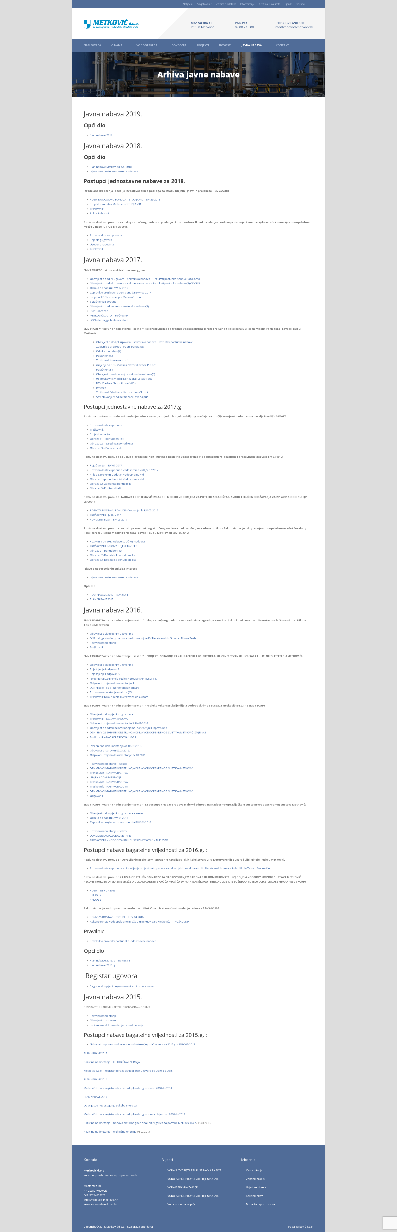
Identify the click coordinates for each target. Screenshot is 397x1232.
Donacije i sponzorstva (260, 1204)
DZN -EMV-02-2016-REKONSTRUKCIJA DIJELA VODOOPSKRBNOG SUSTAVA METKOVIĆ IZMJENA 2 (148, 732)
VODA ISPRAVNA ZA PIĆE (182, 1187)
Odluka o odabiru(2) (108, 351)
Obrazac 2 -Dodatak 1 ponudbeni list (113, 555)
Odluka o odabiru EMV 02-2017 (109, 288)
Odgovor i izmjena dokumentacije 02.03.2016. (118, 755)
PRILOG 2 (95, 895)
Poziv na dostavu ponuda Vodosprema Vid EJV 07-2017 (124, 470)
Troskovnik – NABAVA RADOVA (109, 773)
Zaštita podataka (226, 4)
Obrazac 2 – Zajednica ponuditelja (111, 443)
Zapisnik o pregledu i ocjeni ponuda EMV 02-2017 (120, 292)
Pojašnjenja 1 (104, 369)
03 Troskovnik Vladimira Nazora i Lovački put (124, 378)
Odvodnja (179, 45)
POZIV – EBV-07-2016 (102, 890)
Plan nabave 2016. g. (103, 965)
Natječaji (188, 4)
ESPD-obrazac (99, 311)
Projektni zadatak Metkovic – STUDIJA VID (115, 204)
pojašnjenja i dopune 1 (104, 301)
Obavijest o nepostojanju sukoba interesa (110, 1105)
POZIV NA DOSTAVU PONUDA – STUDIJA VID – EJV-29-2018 (125, 199)
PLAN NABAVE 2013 (95, 1097)
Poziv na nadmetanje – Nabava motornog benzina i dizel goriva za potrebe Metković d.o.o (140, 1123)
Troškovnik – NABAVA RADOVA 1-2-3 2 (113, 737)
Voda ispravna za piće (181, 1204)
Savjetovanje (204, 4)
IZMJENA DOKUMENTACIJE (105, 777)
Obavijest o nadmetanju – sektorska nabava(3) (125, 374)
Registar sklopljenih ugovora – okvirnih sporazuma (122, 986)
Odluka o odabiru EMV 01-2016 (109, 818)
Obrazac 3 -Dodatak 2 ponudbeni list (113, 560)
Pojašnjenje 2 (104, 356)
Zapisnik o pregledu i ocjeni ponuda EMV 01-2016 (120, 822)
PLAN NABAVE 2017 (101, 599)
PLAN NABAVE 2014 (95, 1079)
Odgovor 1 (96, 796)
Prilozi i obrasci (99, 213)
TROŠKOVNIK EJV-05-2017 (105, 515)
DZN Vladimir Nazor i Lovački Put (116, 383)
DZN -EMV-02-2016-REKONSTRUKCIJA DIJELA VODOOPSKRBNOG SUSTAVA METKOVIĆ (141, 768)
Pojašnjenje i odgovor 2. (105, 674)
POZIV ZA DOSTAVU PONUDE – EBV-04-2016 (116, 917)
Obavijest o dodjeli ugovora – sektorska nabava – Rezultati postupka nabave (144, 342)
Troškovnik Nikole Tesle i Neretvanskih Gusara (119, 697)
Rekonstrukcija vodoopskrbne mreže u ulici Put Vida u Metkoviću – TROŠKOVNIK (139, 921)
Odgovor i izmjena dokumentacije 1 (112, 683)
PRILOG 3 (95, 899)
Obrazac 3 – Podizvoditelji (106, 448)
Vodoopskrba (146, 45)
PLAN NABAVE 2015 (95, 1053)
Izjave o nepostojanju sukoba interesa (114, 171)
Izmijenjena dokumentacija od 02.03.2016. (116, 746)
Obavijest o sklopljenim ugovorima (111, 633)
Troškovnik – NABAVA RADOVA (109, 719)
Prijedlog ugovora (101, 240)
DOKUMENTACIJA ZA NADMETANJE (110, 835)
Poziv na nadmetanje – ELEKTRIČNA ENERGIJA (112, 1062)
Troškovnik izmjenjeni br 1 (112, 360)
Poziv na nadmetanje (103, 643)
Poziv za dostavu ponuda (106, 235)
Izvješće (101, 388)
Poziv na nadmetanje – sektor (108, 764)
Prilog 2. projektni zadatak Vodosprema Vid (117, 474)
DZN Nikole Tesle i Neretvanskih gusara (115, 688)
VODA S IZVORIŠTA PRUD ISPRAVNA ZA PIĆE (194, 1170)
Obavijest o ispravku (103, 1020)
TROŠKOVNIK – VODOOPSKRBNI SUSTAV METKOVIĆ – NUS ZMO (129, 840)
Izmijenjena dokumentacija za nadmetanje (116, 1025)
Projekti (203, 45)
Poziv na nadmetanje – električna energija (110, 1131)
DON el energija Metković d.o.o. (109, 320)
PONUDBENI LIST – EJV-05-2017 (108, 519)
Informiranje (247, 4)
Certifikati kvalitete (269, 4)
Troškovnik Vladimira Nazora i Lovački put (122, 392)
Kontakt (282, 45)
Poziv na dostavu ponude (106, 425)
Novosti (225, 45)
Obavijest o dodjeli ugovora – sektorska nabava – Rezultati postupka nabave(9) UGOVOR (146, 279)
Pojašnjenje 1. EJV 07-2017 (106, 465)
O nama (116, 45)
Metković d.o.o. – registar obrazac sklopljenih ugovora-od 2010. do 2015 (128, 1071)
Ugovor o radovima (102, 244)
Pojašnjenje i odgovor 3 (104, 669)
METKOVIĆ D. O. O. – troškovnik (109, 315)
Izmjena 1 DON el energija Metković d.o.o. (115, 297)
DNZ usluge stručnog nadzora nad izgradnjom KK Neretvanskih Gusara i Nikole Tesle (143, 638)
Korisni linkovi (254, 1196)
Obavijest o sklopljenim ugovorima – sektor (117, 813)
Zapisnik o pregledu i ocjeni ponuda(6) (120, 346)
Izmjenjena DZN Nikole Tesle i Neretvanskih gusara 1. (123, 678)
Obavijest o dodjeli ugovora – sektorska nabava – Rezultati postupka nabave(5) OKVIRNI (145, 283)
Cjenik (288, 4)
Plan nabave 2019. (101, 135)
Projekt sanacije (100, 434)
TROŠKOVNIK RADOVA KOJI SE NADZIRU (114, 546)
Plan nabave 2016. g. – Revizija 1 (110, 960)
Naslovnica (92, 45)
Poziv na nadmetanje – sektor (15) (111, 692)
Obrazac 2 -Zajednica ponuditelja (111, 484)
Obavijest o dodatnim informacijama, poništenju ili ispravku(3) (128, 728)
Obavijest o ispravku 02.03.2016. (110, 750)
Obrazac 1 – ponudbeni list (106, 439)
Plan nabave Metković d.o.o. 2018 (111, 167)
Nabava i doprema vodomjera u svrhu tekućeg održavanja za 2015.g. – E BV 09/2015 (142, 1044)
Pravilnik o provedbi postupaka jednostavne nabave (123, 941)
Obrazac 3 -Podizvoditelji (105, 488)
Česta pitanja (254, 1170)
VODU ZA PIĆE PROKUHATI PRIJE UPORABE (193, 1179)
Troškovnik (97, 209)
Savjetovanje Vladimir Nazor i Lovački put (122, 397)
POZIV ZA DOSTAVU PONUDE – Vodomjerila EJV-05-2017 (124, 510)
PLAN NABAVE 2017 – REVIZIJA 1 (109, 595)
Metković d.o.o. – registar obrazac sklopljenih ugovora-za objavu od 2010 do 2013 (134, 1114)
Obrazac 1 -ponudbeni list (106, 550)
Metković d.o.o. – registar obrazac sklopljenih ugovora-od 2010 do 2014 (128, 1088)
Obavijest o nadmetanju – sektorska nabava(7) (119, 306)
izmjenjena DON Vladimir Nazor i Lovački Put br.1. (126, 365)
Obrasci (300, 4)
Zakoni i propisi (255, 1179)
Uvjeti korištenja (256, 1187)
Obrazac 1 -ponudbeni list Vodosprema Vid (117, 479)
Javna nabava (252, 45)
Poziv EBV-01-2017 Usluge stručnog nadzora (117, 541)
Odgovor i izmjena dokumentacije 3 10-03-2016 (119, 723)
